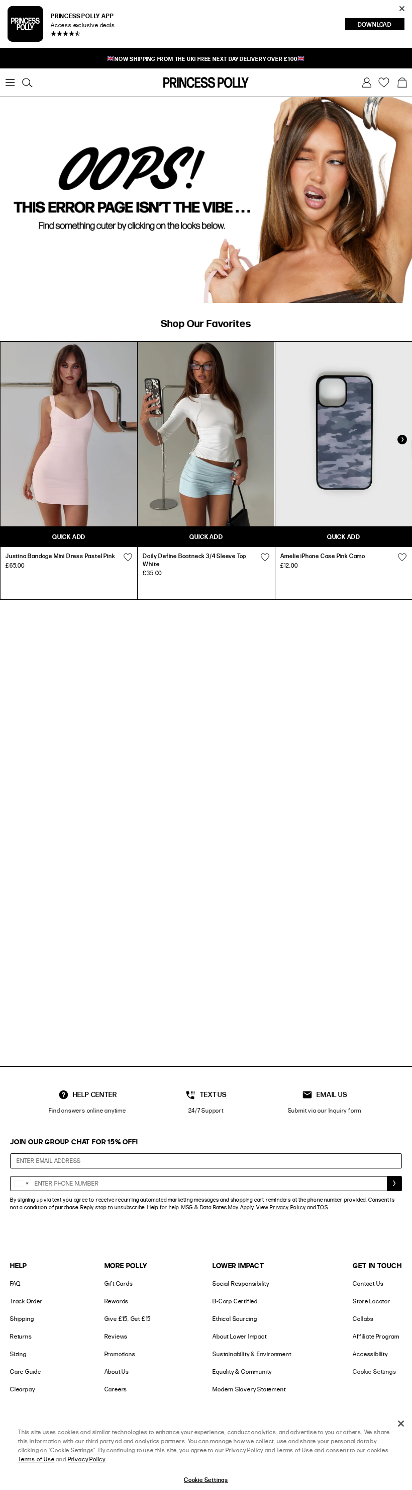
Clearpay (22, 1389)
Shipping (22, 1318)
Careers (116, 1389)
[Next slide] (402, 439)
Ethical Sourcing (235, 1318)
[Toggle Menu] (10, 82)
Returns (21, 1336)
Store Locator (371, 1301)
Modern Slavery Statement (249, 1389)
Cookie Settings (374, 1371)
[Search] (27, 82)
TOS (322, 1207)
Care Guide (25, 1371)
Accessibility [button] (370, 1354)
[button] (402, 82)
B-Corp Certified (235, 1301)
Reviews (116, 1336)
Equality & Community (242, 1371)
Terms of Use (36, 1459)
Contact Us (368, 1283)
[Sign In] (367, 82)
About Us (117, 1371)
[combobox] (21, 1184)
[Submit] (394, 1183)
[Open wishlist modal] (128, 557)
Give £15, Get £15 (128, 1318)
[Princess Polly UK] (206, 82)
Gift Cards (119, 1283)
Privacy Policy (287, 1207)
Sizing (18, 1354)
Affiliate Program (376, 1336)
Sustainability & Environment (252, 1354)
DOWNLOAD (381, 25)
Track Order (26, 1301)
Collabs (363, 1318)
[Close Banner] (401, 8)
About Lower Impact (239, 1336)
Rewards (117, 1301)
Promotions (120, 1354)
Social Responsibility (241, 1283)
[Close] (401, 1424)
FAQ (15, 1283)
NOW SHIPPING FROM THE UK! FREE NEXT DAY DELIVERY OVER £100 (206, 58)
